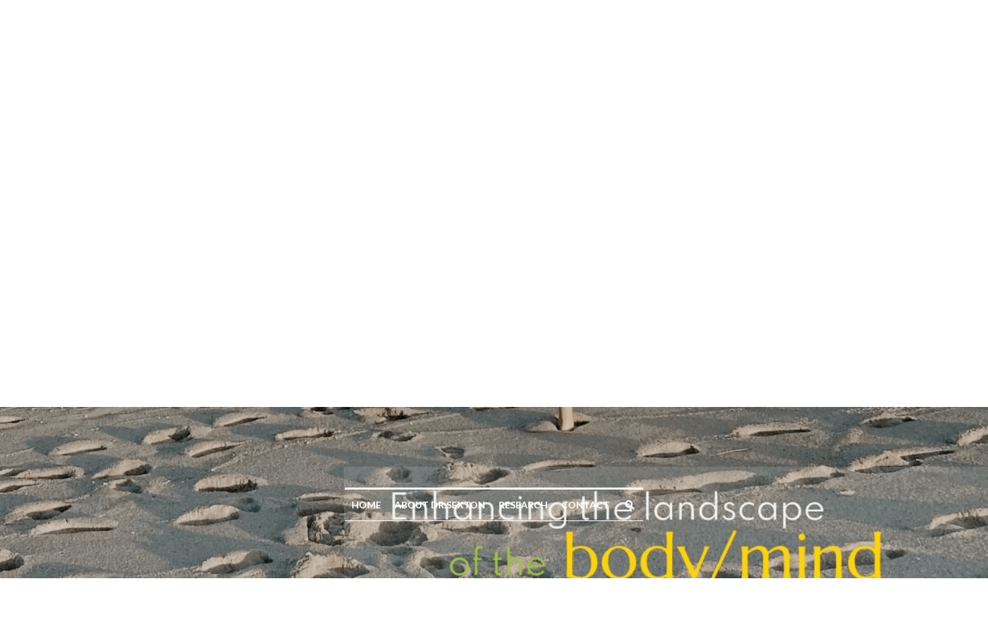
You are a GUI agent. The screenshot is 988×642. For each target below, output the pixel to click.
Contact (585, 97)
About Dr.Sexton (440, 97)
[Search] (629, 98)
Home (366, 97)
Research (523, 97)
